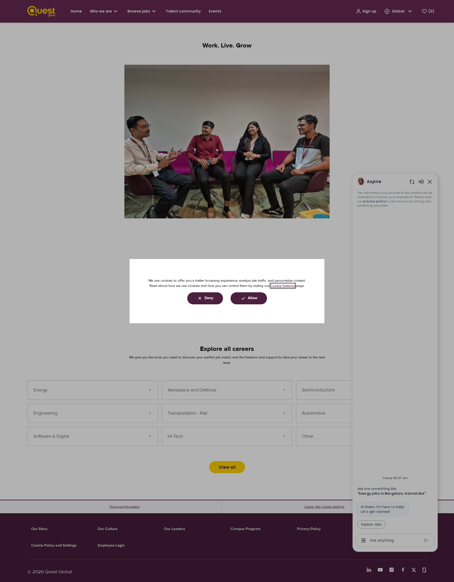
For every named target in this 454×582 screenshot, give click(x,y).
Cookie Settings (283, 286)
